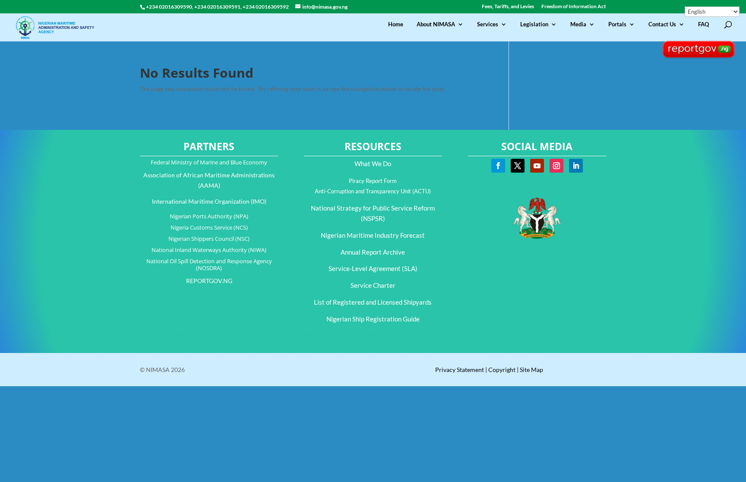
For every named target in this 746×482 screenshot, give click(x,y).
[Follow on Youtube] (537, 166)
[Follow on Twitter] (518, 166)
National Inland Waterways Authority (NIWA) (209, 250)
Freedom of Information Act (573, 6)
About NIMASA (436, 24)
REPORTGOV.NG (209, 280)
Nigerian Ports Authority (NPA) (209, 216)
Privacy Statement (459, 369)
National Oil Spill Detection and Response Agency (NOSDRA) (209, 264)
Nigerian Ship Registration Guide (373, 319)
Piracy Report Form (373, 180)
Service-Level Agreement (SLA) (373, 268)
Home (395, 24)
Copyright (501, 369)
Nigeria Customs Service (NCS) (209, 227)
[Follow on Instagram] (556, 166)
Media (578, 24)
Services (487, 24)
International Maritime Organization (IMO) (209, 201)
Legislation (534, 24)
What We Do (372, 163)
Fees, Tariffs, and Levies (508, 6)
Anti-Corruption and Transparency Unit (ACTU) (373, 191)
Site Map (531, 369)
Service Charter (373, 285)
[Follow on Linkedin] (576, 166)
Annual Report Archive (373, 252)
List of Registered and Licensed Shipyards (373, 302)
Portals (617, 24)
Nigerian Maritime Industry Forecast (373, 235)
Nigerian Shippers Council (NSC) (209, 239)
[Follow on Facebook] (498, 166)
